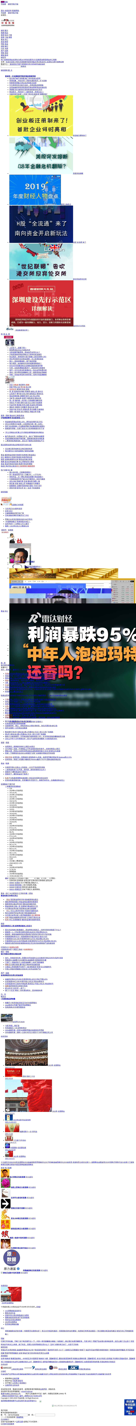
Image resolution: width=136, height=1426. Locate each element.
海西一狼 (12, 412)
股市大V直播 (35, 60)
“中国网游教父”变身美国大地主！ (17, 521)
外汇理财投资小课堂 (26, 462)
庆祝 (24, 1076)
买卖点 (11, 403)
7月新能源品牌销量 (8, 999)
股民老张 (30, 398)
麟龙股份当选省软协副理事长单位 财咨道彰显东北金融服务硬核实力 (31, 713)
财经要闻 (4, 70)
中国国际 (13, 1148)
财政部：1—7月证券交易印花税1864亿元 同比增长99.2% (26, 932)
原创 (6, 53)
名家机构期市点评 (11, 459)
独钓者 (17, 400)
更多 (2, 1168)
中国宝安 (18, 887)
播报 (2, 55)
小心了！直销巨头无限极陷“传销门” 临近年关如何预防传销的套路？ (84, 1350)
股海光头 (40, 394)
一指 (22, 400)
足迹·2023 (8, 511)
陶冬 (23, 391)
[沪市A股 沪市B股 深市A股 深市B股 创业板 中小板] (21, 878)
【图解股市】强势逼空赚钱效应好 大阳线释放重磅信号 (53, 1362)
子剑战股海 (35, 488)
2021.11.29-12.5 (10, 1122)
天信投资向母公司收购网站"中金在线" (71, 1374)
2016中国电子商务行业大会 (115, 1162)
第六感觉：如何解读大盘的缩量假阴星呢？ (25, 363)
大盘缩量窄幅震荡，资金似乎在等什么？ (24, 352)
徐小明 (15, 62)
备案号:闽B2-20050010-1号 (11, 1394)
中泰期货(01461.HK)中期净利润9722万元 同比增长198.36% (27, 939)
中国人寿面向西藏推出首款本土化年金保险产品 (23, 969)
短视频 (10, 530)
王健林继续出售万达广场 (14, 513)
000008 (11, 885)
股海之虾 (37, 398)
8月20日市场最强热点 (17, 366)
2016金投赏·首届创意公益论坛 (75, 1162)
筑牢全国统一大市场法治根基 (16, 728)
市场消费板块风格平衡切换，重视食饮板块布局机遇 (24, 439)
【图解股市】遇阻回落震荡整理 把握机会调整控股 (67, 1358)
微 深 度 (8, 721)
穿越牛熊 (20, 481)
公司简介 (15, 1383)
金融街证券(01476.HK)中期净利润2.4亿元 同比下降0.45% (26, 979)
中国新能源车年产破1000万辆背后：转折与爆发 (27, 479)
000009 (11, 887)
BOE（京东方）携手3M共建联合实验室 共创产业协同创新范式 (32, 699)
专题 (6, 48)
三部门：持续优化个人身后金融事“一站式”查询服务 (24, 962)
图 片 (10, 70)
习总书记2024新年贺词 (13, 509)
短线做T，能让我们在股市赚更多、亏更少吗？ (74, 1341)
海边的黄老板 (14, 396)
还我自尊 (26, 409)
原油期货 (43, 60)
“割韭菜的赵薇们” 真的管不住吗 (46, 1350)
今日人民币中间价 (17, 911)
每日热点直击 (11, 466)
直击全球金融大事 (11, 462)
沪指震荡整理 (14, 354)
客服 (6, 2)
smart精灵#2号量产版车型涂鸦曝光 (18, 1005)
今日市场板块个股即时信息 (32, 670)
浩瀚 (11, 409)
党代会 (34, 1131)
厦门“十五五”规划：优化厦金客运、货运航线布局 (23, 990)
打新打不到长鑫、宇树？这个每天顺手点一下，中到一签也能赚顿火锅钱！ (29, 1341)
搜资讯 (23, 66)
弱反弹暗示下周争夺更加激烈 (31, 354)
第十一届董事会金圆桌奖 (95, 1162)
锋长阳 (30, 481)
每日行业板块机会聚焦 (58, 695)
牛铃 (15, 409)
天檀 (36, 407)
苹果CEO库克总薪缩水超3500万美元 (18, 519)
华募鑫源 (29, 483)
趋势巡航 (38, 405)
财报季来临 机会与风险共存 (19, 350)
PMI (34, 64)
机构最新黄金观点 (31, 899)
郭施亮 (27, 391)
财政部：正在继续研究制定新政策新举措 (20, 76)
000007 (11, 883)
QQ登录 (4, 1424)
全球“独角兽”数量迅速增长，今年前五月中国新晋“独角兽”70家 (24, 1358)
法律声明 (8, 1385)
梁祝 (27, 389)
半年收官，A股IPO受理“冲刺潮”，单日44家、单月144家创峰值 (36, 717)
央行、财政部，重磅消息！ (11, 670)
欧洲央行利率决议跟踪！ (87, 1331)
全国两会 (57, 1065)
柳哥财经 (28, 62)
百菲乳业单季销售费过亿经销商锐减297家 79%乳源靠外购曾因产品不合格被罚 (34, 711)
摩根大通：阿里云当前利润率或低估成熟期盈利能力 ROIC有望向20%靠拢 (32, 751)
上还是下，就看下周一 (17, 348)
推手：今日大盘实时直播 (18, 370)
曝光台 (3, 996)
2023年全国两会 (11, 1322)
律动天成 (31, 407)
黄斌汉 (26, 412)
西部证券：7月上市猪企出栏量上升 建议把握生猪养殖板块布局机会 (30, 678)
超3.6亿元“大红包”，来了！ (15, 988)
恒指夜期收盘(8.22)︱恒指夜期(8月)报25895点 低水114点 (26, 936)
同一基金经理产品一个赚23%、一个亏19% (25, 474)
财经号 (3, 57)
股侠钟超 (25, 486)
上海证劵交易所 (17, 1369)
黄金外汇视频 (51, 60)
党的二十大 (30, 1076)
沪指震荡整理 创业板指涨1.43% (13, 418)
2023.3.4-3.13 (10, 1067)
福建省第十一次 (26, 1131)
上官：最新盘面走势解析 (37, 372)
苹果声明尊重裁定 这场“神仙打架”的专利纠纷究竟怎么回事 (27, 1353)
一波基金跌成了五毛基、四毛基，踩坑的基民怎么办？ (25, 769)
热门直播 (8, 1168)
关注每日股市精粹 (12, 449)
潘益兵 (11, 407)
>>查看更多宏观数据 (13, 786)
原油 (2, 42)
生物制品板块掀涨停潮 (34, 366)
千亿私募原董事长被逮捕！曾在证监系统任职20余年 (28, 778)
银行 (6, 46)
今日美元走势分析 (12, 915)
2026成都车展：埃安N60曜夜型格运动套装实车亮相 (24, 1030)
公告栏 (3, 1371)
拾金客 (32, 405)
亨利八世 (16, 387)
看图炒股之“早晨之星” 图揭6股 (24, 715)
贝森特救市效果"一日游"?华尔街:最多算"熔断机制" (28, 94)
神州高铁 (18, 885)
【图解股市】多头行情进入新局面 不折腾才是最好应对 (107, 1358)
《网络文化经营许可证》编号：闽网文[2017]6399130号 (21, 1396)
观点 (2, 445)
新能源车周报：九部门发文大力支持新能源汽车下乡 (24, 428)
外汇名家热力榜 (49, 62)
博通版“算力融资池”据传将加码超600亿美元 (25, 90)
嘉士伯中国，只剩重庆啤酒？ (20, 472)
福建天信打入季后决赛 (48, 1374)
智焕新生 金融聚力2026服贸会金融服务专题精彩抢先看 (25, 960)
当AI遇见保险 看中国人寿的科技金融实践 (24, 964)
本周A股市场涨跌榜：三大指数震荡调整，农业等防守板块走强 (28, 704)
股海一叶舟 (33, 486)
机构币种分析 (27, 457)
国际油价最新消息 (29, 904)
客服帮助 (15, 11)
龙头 (22, 412)
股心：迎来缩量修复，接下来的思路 (23, 361)
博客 (2, 53)
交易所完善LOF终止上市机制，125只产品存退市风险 (25, 767)
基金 (6, 44)
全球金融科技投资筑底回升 (19, 87)
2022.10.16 (9, 1078)
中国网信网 (59, 62)
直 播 (10, 470)
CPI (31, 64)
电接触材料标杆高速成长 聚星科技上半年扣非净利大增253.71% (32, 708)
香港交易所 (62, 1369)
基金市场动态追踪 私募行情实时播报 (18, 464)
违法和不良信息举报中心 (27, 1401)
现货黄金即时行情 (17, 899)
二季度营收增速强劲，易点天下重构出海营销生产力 (24, 441)
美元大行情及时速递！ (50, 1331)
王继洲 (19, 486)
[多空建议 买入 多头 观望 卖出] (13, 878)
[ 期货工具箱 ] (18, 949)
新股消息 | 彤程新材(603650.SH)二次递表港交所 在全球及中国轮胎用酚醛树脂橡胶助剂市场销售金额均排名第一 (50, 689)
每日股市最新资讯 (7, 665)
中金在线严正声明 (7, 1374)
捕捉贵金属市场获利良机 (31, 920)
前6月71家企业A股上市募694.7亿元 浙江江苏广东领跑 (32, 732)
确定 (6, 878)
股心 (26, 400)
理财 (2, 44)
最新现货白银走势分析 (13, 904)
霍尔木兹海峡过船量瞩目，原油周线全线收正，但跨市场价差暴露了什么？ (33, 930)
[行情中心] (5, 947)
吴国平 (24, 398)
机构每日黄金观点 (29, 455)
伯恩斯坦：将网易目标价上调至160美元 (20, 746)
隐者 (18, 412)
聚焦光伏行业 (10, 1313)
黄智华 (19, 389)
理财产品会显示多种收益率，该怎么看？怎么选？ (111, 1341)
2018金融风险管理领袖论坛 (35, 1162)
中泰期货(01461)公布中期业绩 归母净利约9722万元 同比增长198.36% (30, 941)
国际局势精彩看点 (12, 902)
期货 (6, 42)
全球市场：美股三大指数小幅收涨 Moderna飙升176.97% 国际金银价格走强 (33, 759)
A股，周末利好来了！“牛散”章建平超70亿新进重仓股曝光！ (27, 682)
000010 (11, 889)
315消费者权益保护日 (13, 1311)
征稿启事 (15, 1378)
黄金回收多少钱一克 (12, 906)
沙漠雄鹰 (31, 400)
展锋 (23, 62)
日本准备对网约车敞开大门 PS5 (17, 515)
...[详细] (38, 1307)
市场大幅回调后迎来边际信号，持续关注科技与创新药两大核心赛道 (30, 687)
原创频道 (4, 1356)
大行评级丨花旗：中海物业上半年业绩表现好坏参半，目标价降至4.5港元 (32, 749)
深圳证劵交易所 (41, 1369)
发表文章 (9, 337)
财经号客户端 (13, 4)
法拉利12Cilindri (19, 1022)
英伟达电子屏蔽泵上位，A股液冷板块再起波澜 (22, 702)
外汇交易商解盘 (15, 920)
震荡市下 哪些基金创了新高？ (16, 772)
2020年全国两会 (19, 1162)
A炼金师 (18, 398)
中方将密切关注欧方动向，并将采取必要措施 (26, 85)
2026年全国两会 (8, 1303)
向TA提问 (29, 1177)
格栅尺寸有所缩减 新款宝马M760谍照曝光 (21, 1003)
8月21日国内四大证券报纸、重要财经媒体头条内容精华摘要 (31, 706)
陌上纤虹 (36, 396)
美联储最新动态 (30, 913)
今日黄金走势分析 (12, 908)
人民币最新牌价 (25, 915)
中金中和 (12, 405)
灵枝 (16, 483)
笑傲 (38, 412)
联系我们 (23, 1383)
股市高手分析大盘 (24, 445)
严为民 (17, 403)
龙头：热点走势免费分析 (37, 370)
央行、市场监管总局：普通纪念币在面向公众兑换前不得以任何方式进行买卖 (34, 958)
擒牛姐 (19, 394)
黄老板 (19, 405)
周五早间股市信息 (16, 359)
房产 (2, 51)
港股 (10, 37)
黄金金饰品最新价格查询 (28, 902)
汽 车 (3, 994)
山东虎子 (12, 394)
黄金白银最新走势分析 (17, 917)
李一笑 (11, 400)
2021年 (15, 1156)
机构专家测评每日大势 (50, 670)
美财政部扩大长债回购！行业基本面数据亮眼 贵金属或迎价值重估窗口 (31, 676)
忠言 (19, 62)
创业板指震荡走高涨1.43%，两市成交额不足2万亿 (24, 422)
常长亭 (19, 409)
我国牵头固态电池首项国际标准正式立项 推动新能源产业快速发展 (30, 943)
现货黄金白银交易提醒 (27, 908)
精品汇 (3, 466)
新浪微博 (10, 1424)
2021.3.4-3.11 (10, 1158)
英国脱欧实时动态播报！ (68, 1331)
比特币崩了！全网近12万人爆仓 (17, 524)
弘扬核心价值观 (17, 505)
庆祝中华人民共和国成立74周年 (17, 1315)
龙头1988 (25, 394)
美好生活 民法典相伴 (13, 1320)
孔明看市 (23, 407)
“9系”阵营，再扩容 (12, 1026)
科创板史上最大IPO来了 (14, 691)
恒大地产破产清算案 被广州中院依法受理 (24, 78)
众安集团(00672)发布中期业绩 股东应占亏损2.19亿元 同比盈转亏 (29, 984)
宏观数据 (4, 784)
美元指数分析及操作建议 (106, 1331)
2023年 (50, 1065)
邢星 (11, 387)
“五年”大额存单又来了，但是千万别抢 (64, 1344)
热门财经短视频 (28, 451)
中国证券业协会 (85, 1369)
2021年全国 (17, 1120)
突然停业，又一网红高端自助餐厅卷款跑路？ (26, 477)
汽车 (2, 48)
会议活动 (4, 1036)
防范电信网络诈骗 (12, 1324)
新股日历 (26, 64)
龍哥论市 (20, 488)
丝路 (6, 51)
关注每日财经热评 (25, 449)
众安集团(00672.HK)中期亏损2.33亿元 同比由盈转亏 (24, 981)
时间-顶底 (25, 405)
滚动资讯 (13, 64)
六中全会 (22, 1140)
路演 (6, 55)
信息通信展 (22, 1148)
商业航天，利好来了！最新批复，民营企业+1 (26, 92)
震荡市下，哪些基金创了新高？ (17, 774)
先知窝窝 (38, 403)
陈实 (24, 389)
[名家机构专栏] (6, 949)
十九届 (16, 1140)
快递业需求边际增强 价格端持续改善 (14, 695)
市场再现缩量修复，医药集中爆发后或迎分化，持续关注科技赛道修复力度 (37, 685)
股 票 (3, 663)
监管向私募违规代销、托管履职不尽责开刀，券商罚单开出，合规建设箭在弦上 (35, 780)
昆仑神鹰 (33, 409)
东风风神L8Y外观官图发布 (15, 1007)
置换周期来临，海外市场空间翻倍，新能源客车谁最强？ (30, 680)
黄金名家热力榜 (15, 60)
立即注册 (19, 1422)
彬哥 (27, 396)
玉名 (31, 396)
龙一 (25, 488)
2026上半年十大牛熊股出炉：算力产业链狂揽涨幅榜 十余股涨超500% (31, 739)
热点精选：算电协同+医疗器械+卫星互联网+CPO (27, 357)
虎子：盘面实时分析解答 (35, 368)
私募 (7, 763)
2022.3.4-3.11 (10, 1113)
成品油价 (41, 64)
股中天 (40, 391)
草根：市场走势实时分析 (18, 375)
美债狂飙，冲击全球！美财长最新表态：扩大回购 (28, 81)
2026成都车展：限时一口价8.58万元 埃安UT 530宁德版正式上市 (29, 1032)
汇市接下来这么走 (33, 917)
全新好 (17, 883)
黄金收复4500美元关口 (9, 896)
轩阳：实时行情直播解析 (37, 375)
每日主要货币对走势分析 (14, 913)
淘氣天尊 (34, 62)
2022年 (54, 1111)
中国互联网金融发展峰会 (23, 1164)
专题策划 (4, 1286)
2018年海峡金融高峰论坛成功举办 (27, 1374)
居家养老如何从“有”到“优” (21, 721)
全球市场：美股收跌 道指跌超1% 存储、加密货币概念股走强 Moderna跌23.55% (42, 757)
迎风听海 (17, 391)
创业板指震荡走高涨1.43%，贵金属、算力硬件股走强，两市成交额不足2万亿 (38, 674)
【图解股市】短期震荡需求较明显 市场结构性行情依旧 (94, 1362)
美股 (7, 742)
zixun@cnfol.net (26, 1391)
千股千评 (20, 64)
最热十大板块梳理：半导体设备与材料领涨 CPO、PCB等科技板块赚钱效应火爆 (35, 736)
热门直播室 (5, 60)
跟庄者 (11, 483)
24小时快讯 (25, 60)
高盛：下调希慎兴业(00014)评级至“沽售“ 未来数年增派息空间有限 (30, 753)
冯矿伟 (11, 398)
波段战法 (32, 394)
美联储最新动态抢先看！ (14, 1331)
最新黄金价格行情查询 (13, 455)
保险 (2, 46)
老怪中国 (12, 488)
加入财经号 (5, 532)
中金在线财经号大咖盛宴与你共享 (98, 1374)
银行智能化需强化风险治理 (11, 954)
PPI (37, 64)
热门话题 (4, 470)
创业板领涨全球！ (22, 330)
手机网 (3, 4)
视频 (2, 462)
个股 (10, 35)
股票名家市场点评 (11, 445)
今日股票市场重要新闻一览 (39, 695)
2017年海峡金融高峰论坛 (54, 1162)
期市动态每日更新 (25, 459)
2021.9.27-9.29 (10, 1150)
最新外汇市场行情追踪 (13, 457)
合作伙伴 (4, 1364)
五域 (25, 481)
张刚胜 (17, 407)
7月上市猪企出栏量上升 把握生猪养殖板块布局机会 (24, 432)
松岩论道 (9, 62)
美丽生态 (18, 889)
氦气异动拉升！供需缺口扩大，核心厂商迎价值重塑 (24, 436)
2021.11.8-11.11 (10, 1142)
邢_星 (11, 391)
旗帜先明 (38, 400)
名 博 (8, 334)
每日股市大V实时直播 (13, 451)
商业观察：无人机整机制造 (33, 359)
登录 (2, 2)
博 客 (3, 334)
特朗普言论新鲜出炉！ (32, 1331)
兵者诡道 (40, 409)
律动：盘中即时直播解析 (18, 372)
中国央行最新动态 (31, 911)
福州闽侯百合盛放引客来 (18, 986)
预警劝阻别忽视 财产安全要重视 (17, 1317)
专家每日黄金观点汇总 (29, 906)
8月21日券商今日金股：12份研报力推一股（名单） (24, 424)
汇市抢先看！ (24, 893)
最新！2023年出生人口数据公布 (17, 526)
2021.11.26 (9, 1134)
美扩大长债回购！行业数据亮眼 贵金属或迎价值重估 (25, 426)
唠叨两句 (22, 385)
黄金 (2, 39)
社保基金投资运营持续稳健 (15, 723)
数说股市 (8, 732)
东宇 (40, 486)
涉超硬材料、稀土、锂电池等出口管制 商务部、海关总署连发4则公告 (31, 726)
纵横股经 (12, 486)
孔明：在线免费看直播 (17, 368)
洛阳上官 (34, 391)
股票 (2, 415)
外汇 (6, 39)
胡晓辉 (22, 396)
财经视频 (4, 492)
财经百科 (4, 1347)
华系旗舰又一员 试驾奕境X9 (15, 1028)
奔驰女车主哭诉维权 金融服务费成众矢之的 (17, 1350)
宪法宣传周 (26, 1120)
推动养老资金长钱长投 (38, 87)
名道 (26, 403)
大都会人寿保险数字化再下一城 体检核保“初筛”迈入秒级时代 (28, 967)
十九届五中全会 (7, 1162)
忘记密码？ (5, 1419)
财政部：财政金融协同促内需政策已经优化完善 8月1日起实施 (28, 934)
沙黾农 (40, 62)
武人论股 (31, 403)
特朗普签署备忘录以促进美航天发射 (23, 83)
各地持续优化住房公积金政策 (12, 975)
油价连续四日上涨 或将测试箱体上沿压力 (16, 926)
